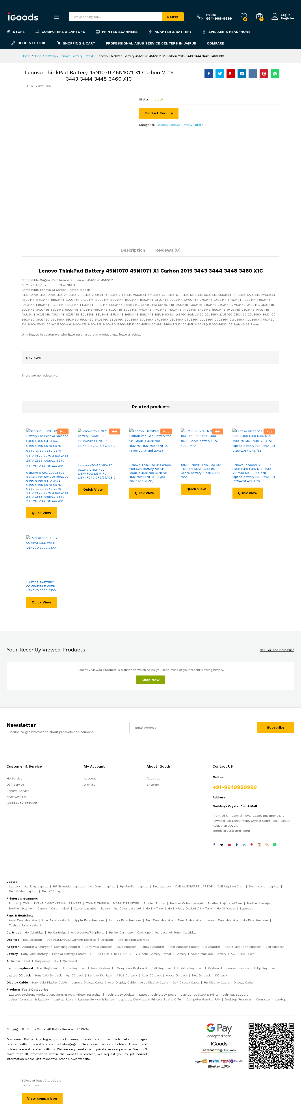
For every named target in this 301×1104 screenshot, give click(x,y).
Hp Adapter (211, 946)
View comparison (42, 1098)
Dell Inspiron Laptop (264, 886)
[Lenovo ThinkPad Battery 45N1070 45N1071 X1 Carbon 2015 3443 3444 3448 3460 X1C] (208, 73)
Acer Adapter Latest (184, 946)
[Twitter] (221, 845)
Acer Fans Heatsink (56, 920)
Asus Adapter (126, 946)
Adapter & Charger (36, 946)
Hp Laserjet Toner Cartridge (175, 932)
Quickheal (70, 961)
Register (287, 18)
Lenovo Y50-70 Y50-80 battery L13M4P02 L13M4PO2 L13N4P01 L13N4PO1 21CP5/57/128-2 (96, 471)
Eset (27, 961)
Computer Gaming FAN (203, 999)
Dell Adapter (274, 946)
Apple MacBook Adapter (243, 946)
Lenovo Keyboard (239, 968)
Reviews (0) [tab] (168, 250)
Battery (162, 124)
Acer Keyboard (47, 968)
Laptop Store (63, 999)
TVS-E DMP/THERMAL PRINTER (57, 903)
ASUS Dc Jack (126, 975)
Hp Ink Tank (154, 908)
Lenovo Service (18, 790)
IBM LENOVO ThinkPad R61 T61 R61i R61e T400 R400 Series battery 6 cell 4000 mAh (201, 471)
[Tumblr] (236, 845)
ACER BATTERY (242, 954)
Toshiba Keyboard (190, 968)
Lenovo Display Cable (87, 982)
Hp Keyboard (266, 968)
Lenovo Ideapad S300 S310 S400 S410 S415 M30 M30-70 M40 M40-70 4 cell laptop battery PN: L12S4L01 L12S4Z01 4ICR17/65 (253, 473)
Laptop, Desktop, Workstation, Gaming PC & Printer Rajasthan (55, 994)
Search (172, 17)
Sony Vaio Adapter (98, 946)
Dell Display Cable (186, 982)
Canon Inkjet (60, 908)
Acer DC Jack (152, 975)
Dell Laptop (162, 886)
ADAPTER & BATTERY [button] (173, 31)
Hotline (211, 14)
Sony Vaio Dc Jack (48, 975)
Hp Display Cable (216, 982)
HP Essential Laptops (69, 886)
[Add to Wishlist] (52, 465)
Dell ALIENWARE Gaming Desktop (71, 939)
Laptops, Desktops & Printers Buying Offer (150, 999)
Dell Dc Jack (201, 975)
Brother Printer (154, 903)
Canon (42, 908)
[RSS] (267, 845)
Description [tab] (133, 250)
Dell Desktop (32, 939)
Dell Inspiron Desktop (133, 939)
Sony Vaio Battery (34, 954)
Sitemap (153, 784)
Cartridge (144, 932)
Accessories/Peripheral (87, 932)
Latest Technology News (157, 994)
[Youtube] (229, 845)
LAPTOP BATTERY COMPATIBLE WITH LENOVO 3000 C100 (41, 586)
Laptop (14, 886)
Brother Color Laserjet (186, 903)
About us (153, 778)
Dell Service (15, 784)
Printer (14, 903)
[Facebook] (214, 845)
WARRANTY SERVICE (22, 803)
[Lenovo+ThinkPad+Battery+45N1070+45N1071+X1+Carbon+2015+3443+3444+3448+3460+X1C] (220, 73)
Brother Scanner (21, 908)
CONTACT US (16, 797)
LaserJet (246, 908)
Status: (144, 99)
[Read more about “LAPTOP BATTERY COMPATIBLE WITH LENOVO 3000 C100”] (32, 575)
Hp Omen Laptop (102, 886)
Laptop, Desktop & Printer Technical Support (214, 994)
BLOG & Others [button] (32, 43)
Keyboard (215, 968)
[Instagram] (259, 845)
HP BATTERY (100, 954)
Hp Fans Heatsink (255, 920)
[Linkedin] (244, 845)
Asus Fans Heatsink (23, 920)
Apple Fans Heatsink (89, 920)
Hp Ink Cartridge (121, 932)
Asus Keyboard (102, 968)
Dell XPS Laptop (54, 891)
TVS (26, 903)
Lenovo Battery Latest (186, 124)
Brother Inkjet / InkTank (225, 903)
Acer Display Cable (122, 982)
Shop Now (150, 680)
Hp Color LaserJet (127, 908)
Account (90, 778)
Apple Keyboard (74, 968)
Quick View (41, 513)
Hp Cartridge (34, 932)
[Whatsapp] (275, 845)
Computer (263, 999)
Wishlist (89, 784)
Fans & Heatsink (189, 920)
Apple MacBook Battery (208, 954)
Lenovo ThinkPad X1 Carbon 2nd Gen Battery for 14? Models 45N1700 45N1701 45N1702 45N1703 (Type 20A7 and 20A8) (150, 473)
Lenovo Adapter (152, 946)
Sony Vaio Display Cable (49, 982)
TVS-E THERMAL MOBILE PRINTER (112, 903)
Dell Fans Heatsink (159, 920)
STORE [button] (19, 31)
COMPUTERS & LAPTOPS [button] (63, 31)
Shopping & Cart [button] (79, 43)
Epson (105, 908)
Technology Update (120, 994)
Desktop (107, 939)
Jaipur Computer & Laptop (29, 999)
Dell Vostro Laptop (23, 891)
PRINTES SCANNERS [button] (120, 31)
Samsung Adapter (67, 946)
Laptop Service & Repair (96, 999)
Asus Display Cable (154, 982)
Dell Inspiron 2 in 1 (230, 886)
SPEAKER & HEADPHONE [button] (229, 31)
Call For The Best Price (277, 650)
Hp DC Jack (75, 975)
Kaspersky (42, 961)
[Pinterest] (251, 845)
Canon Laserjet (85, 908)
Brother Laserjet (259, 903)
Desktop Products (238, 999)
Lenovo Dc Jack (100, 975)
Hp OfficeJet (226, 908)
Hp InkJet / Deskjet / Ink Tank (190, 908)
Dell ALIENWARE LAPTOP (194, 886)
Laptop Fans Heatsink (125, 920)
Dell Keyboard (161, 968)
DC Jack (221, 975)
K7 (56, 961)
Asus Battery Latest (156, 954)
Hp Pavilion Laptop (134, 886)
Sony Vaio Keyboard (132, 968)
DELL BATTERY (125, 954)
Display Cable (244, 982)
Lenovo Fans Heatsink (222, 920)
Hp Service (14, 778)
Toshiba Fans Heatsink (25, 925)
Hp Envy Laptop (36, 886)
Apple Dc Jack (177, 975)
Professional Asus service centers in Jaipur (151, 43)
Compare (215, 43)
